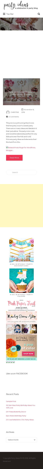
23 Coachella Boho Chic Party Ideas (20, 420)
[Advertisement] (21, 55)
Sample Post (11, 401)
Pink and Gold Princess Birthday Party (21, 93)
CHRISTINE (15, 112)
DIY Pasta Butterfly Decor (16, 412)
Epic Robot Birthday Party (16, 416)
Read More (14, 158)
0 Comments (14, 117)
